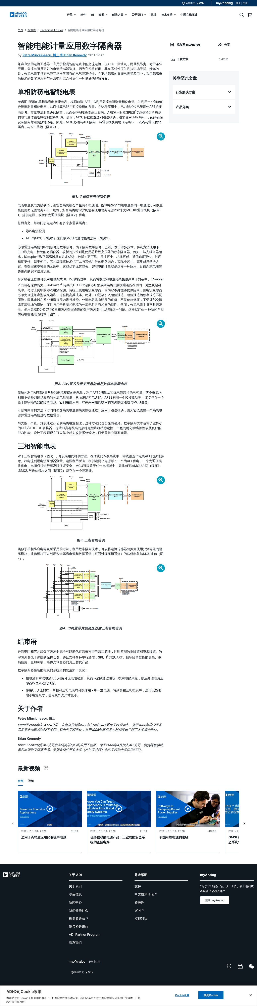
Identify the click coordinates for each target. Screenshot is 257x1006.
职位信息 (75, 894)
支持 (138, 886)
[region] (128, 995)
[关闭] (250, 995)
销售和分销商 (78, 926)
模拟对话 (141, 918)
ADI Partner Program (84, 934)
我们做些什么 (78, 910)
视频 (31, 780)
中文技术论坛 (144, 894)
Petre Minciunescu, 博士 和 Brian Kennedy (54, 55)
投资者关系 (77, 918)
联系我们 (75, 942)
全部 (20, 780)
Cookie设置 (182, 995)
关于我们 (75, 886)
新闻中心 (75, 902)
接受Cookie (211, 995)
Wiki (138, 910)
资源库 (139, 902)
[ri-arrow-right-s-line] (244, 823)
